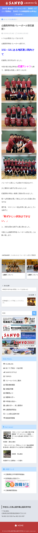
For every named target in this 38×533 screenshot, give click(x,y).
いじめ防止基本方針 (12, 414)
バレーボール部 (24, 255)
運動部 (33, 255)
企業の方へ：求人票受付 (14, 405)
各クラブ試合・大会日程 (14, 368)
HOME (20, 525)
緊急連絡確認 (10, 385)
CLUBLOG (14, 255)
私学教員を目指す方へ (12, 478)
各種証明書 (9, 389)
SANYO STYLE (11, 372)
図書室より (9, 393)
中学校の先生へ (10, 401)
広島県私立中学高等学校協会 (14, 474)
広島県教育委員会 (11, 490)
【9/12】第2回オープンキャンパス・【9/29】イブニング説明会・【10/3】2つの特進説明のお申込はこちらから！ (19, 11)
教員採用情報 (10, 418)
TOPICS (8, 376)
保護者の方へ (10, 397)
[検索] (34, 313)
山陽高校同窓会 (10, 409)
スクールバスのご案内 (13, 380)
